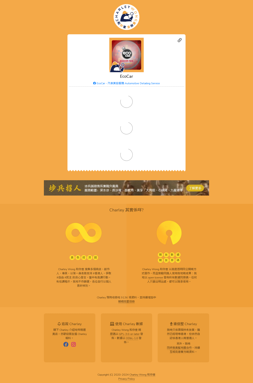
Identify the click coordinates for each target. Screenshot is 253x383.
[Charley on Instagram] (73, 345)
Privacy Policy (126, 379)
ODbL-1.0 (132, 338)
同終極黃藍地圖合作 (179, 348)
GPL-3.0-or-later (129, 334)
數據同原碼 (181, 277)
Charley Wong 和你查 (142, 375)
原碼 (112, 334)
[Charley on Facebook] (65, 345)
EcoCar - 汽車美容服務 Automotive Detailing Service (128, 83)
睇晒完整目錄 (126, 302)
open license (155, 277)
